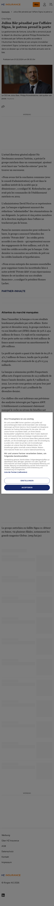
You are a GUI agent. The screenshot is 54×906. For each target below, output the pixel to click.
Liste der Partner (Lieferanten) (15, 472)
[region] (27, 453)
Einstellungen (27, 481)
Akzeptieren (27, 488)
